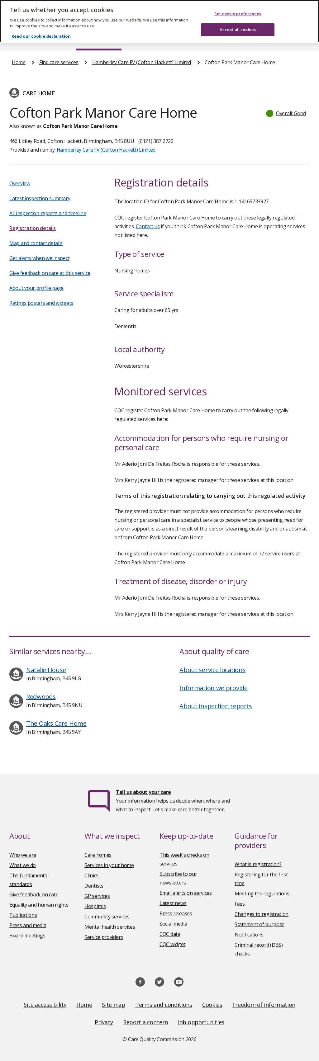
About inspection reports (215, 706)
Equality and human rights (39, 904)
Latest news (173, 903)
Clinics (91, 875)
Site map (113, 1004)
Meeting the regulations (262, 893)
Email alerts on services (186, 892)
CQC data (170, 934)
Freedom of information (263, 1004)
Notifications (249, 934)
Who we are (22, 854)
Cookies (212, 1004)
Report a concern (145, 1022)
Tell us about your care (143, 792)
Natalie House (46, 670)
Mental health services (109, 926)
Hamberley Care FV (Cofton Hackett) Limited (141, 62)
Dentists (93, 885)
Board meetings (27, 935)
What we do (22, 865)
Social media (173, 923)
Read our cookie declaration (41, 36)
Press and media (27, 925)
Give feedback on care (34, 894)
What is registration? (258, 864)
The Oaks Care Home (56, 723)
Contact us (148, 226)
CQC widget (172, 944)
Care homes (98, 854)
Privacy (104, 1022)
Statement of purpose (259, 924)
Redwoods (41, 696)
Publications (23, 915)
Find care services (59, 62)
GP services (97, 896)
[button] (286, 113)
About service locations (212, 670)
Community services (107, 916)
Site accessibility (45, 1004)
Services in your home (109, 865)
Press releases (176, 913)
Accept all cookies (238, 29)
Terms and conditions (163, 1004)
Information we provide (213, 688)
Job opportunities (201, 1022)
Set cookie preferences (237, 14)
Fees (240, 903)
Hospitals (95, 906)
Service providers (103, 937)
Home (19, 62)
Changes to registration (261, 914)
